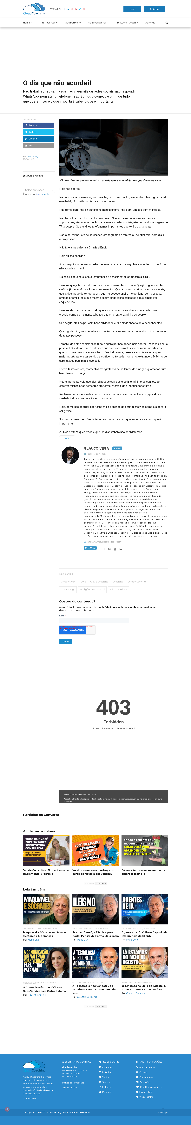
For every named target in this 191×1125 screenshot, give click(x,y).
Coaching (118, 581)
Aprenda (150, 22)
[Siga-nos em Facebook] (65, 9)
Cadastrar (154, 9)
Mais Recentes (47, 22)
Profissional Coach (125, 22)
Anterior (90, 883)
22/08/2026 (55, 9)
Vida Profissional (97, 22)
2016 (83, 581)
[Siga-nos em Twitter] (81, 9)
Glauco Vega (96, 448)
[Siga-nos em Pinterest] (84, 9)
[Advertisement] (95, 55)
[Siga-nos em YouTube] (77, 9)
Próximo (100, 883)
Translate (45, 194)
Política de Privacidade (73, 1083)
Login (132, 9)
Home (26, 22)
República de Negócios (97, 454)
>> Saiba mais (29, 1098)
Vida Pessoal (72, 22)
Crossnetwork (68, 581)
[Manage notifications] (7, 1109)
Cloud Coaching (99, 581)
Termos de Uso (69, 1087)
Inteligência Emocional (92, 589)
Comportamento (137, 581)
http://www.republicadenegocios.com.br (105, 542)
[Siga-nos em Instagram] (73, 9)
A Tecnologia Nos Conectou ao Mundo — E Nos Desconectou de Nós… (94, 989)
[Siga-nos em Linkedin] (69, 9)
